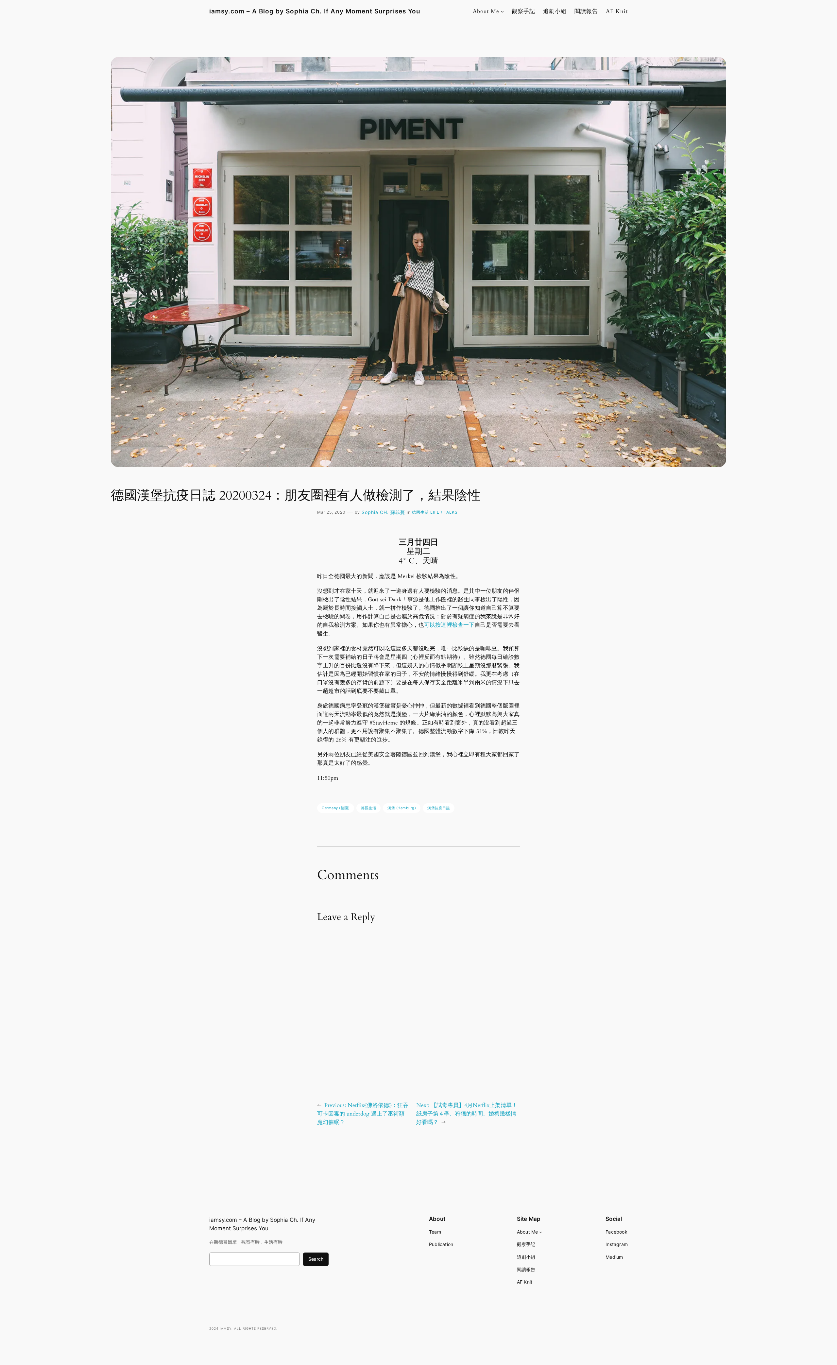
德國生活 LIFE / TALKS (435, 512)
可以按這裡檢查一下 (449, 625)
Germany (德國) (336, 808)
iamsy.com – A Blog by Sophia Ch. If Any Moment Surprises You (314, 11)
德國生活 (368, 808)
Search (315, 1259)
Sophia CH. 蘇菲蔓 (383, 512)
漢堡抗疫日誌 (438, 808)
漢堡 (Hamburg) (401, 808)
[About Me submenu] (502, 11)
